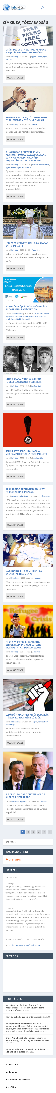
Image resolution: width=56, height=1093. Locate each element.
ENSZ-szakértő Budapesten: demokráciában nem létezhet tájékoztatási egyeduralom (24, 645)
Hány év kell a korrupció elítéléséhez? (23, 1017)
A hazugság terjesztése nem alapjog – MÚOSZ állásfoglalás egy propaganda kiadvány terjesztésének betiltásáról (26, 156)
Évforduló (9, 59)
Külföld (34, 124)
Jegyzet (38, 578)
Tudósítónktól (17, 313)
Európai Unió (16, 319)
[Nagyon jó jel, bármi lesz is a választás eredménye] (28, 550)
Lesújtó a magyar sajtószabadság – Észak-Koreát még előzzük (27, 716)
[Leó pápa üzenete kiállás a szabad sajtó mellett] (28, 222)
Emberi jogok (42, 57)
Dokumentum (44, 165)
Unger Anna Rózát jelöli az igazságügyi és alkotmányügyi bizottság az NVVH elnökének (27, 1039)
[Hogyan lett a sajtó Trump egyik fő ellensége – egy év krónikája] (28, 99)
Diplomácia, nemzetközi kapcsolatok (20, 316)
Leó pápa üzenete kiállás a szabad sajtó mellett (27, 244)
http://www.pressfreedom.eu (26, 945)
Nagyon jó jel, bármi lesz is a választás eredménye (24, 572)
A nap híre (36, 250)
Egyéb (33, 57)
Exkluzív (44, 801)
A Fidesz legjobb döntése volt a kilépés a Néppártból (25, 796)
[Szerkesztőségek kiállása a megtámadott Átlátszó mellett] (28, 430)
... (39, 831)
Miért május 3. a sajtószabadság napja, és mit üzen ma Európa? (26, 51)
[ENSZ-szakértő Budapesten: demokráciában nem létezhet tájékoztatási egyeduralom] (28, 621)
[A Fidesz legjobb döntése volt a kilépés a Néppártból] (28, 771)
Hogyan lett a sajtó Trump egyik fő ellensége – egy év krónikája (27, 119)
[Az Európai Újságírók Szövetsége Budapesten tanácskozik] (28, 289)
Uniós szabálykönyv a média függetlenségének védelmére (24, 380)
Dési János (15, 578)
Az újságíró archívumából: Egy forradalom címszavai (25, 491)
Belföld (35, 165)
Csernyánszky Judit (18, 801)
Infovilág (14, 57)
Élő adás (14, 859)
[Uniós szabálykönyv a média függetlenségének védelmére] (28, 360)
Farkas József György (19, 496)
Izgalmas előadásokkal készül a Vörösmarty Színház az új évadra (27, 1050)
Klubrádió (15, 722)
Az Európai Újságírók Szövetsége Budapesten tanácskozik (26, 308)
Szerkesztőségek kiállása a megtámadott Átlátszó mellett (26, 453)
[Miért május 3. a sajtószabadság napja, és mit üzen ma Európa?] (28, 36)
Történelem (45, 496)
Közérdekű (26, 167)
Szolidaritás (38, 458)
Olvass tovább (15, 77)
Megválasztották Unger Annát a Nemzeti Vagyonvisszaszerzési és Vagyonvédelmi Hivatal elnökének (25, 1007)
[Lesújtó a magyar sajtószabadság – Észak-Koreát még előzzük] (28, 695)
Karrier (40, 722)
